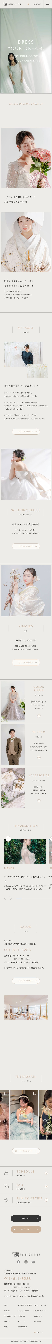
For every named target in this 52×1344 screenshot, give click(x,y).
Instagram (26, 1151)
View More (26, 431)
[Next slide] (11, 898)
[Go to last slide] (4, 898)
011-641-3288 (17, 949)
